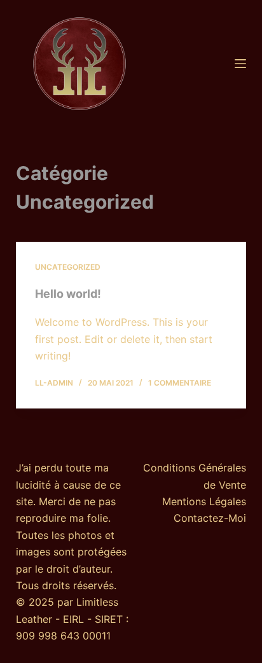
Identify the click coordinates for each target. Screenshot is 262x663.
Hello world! (68, 293)
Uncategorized (67, 267)
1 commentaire (179, 382)
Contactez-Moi (210, 518)
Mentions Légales (204, 501)
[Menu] (240, 63)
